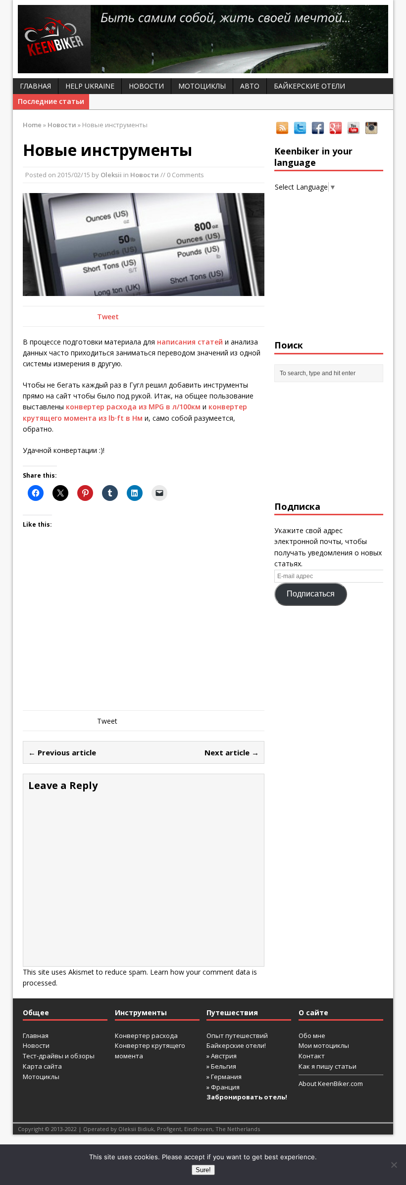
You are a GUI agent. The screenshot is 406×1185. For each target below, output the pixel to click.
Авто (249, 86)
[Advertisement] (143, 631)
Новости (146, 86)
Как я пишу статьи (327, 1066)
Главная (35, 86)
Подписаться (311, 594)
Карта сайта (42, 1066)
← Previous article (62, 752)
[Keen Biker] (203, 39)
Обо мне (312, 1035)
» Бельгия (221, 1066)
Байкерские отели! (236, 1045)
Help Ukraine (89, 86)
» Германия (224, 1076)
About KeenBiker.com (331, 1083)
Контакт (312, 1055)
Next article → (231, 752)
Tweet (108, 316)
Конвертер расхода (146, 1035)
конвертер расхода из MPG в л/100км (133, 406)
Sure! (203, 1170)
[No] (394, 1165)
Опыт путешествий (237, 1035)
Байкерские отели (309, 86)
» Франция (223, 1087)
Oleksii (111, 174)
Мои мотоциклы (324, 1045)
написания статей (190, 341)
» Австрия (221, 1055)
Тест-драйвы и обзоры (59, 1055)
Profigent (169, 1129)
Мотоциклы (202, 86)
